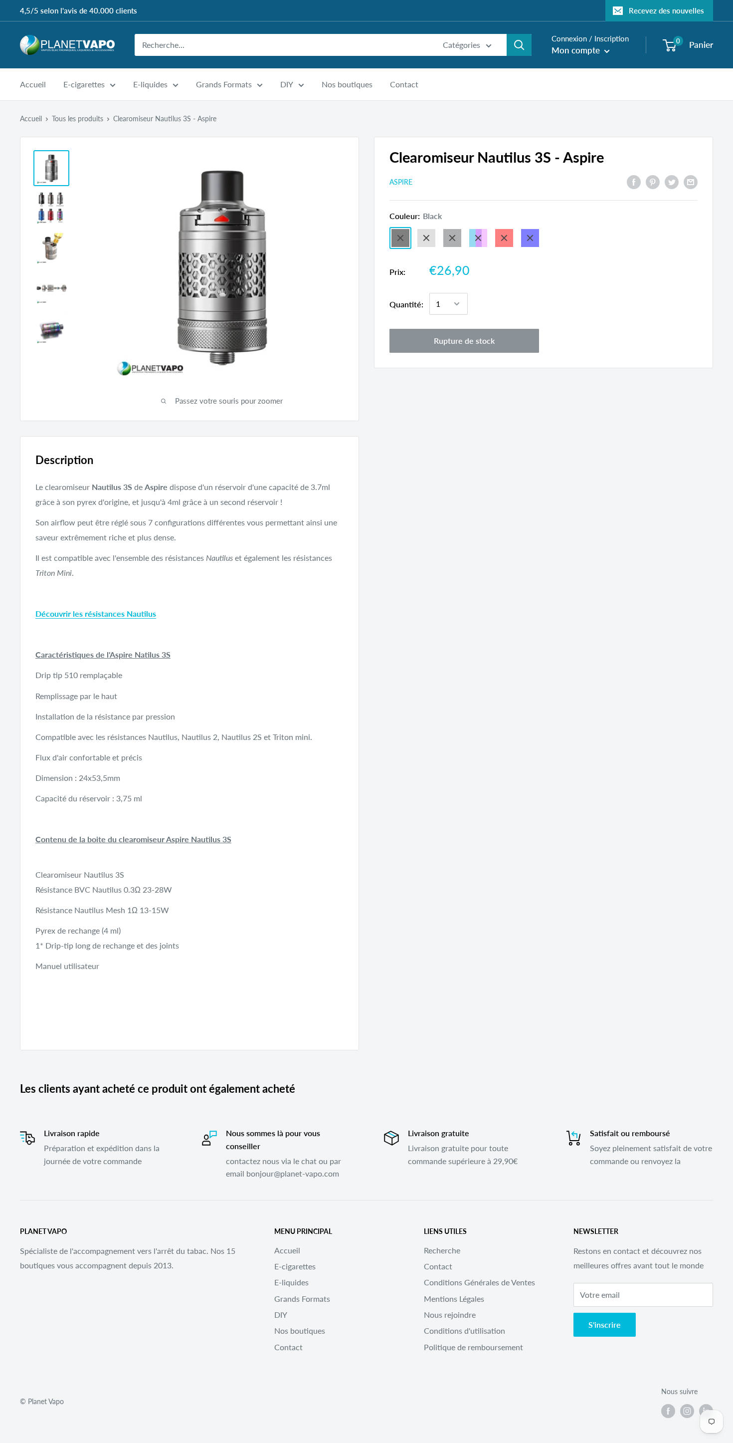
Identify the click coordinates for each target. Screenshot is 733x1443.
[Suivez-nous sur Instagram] (687, 1411)
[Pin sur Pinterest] (653, 181)
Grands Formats (224, 84)
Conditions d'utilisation (464, 1330)
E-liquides (150, 84)
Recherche (442, 1250)
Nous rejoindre (450, 1314)
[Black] (400, 238)
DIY (286, 84)
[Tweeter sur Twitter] (672, 181)
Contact (404, 84)
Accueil (33, 84)
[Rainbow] (478, 238)
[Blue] (530, 238)
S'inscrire (604, 1324)
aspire (400, 182)
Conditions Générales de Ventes (479, 1282)
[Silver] (426, 238)
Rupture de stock (464, 340)
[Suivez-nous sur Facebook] (668, 1411)
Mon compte (576, 50)
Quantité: (406, 303)
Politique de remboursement (473, 1347)
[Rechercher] (519, 45)
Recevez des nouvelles (666, 10)
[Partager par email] (691, 181)
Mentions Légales (454, 1298)
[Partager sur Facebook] (634, 181)
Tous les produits (77, 118)
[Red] (504, 238)
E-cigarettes (84, 84)
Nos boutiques (347, 84)
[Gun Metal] (452, 238)
